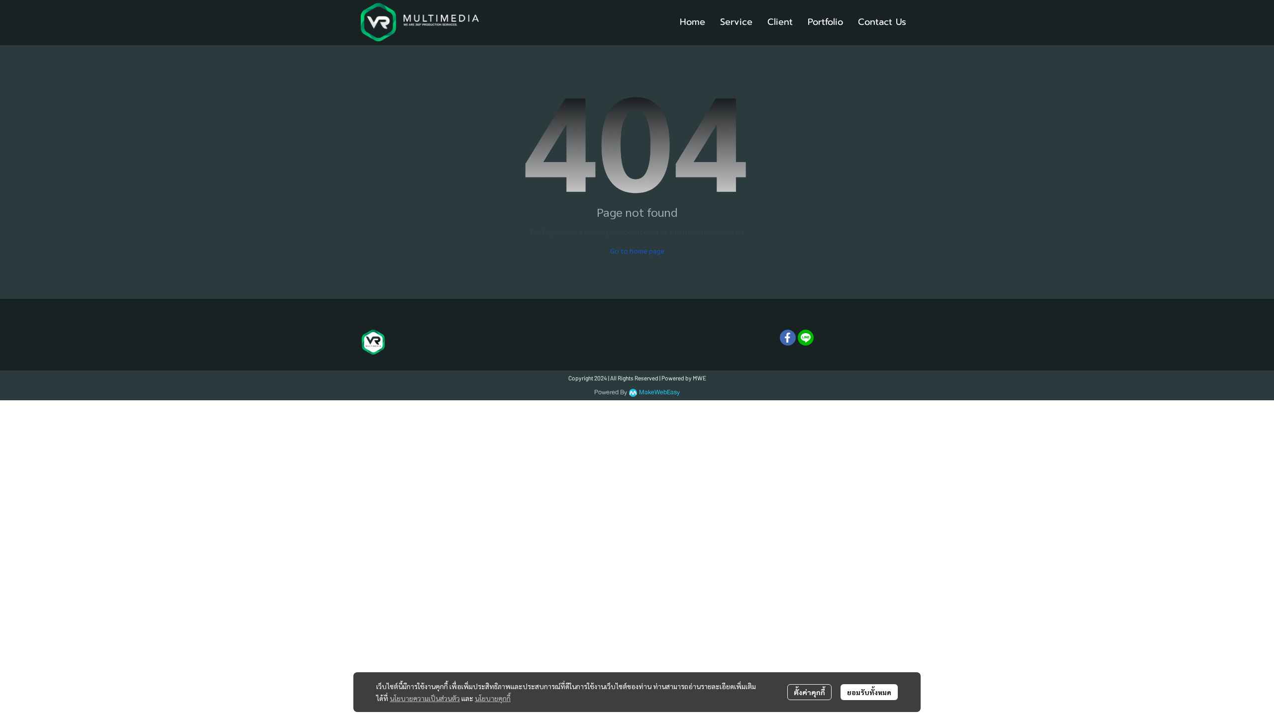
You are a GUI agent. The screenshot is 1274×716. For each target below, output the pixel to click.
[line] (806, 338)
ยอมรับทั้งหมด (869, 692)
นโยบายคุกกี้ (493, 698)
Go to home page (637, 250)
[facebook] (788, 338)
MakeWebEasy (659, 392)
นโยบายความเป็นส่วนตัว (425, 698)
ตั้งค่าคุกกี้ (809, 692)
